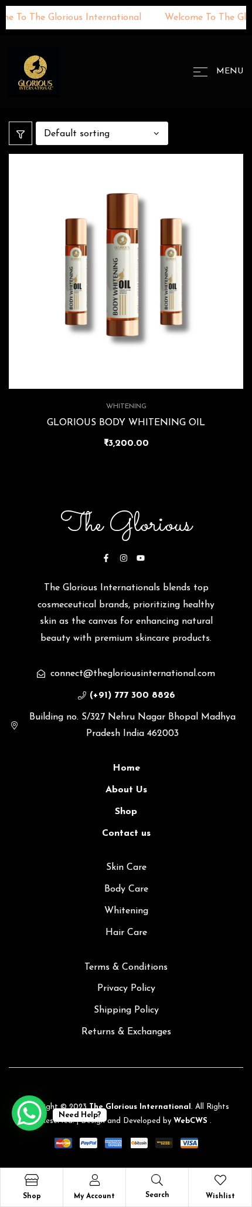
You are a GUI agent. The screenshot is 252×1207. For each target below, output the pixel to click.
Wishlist (220, 1196)
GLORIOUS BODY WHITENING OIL (126, 423)
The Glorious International (139, 1107)
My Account (94, 1196)
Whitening (126, 406)
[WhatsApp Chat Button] (29, 1113)
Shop (32, 1196)
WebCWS (191, 1121)
